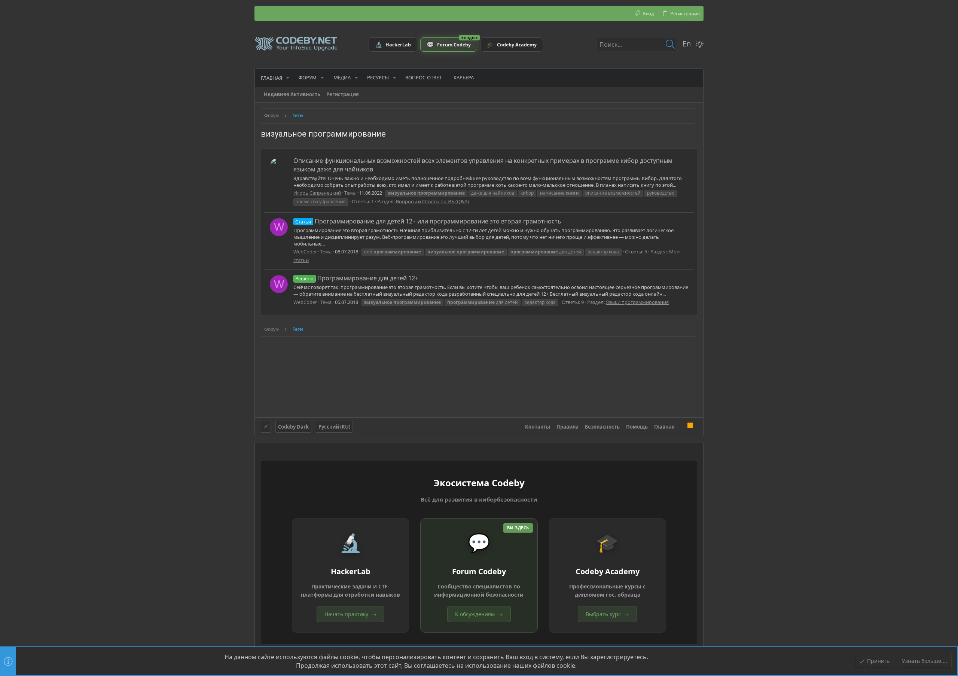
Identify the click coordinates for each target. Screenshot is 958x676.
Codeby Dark (293, 426)
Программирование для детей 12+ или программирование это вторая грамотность (428, 221)
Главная (664, 426)
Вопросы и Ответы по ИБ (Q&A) (432, 201)
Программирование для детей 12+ (356, 278)
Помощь (637, 426)
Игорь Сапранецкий (317, 192)
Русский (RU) (334, 426)
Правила (567, 426)
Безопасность (602, 426)
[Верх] (681, 426)
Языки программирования (637, 302)
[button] (288, 77)
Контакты (537, 426)
